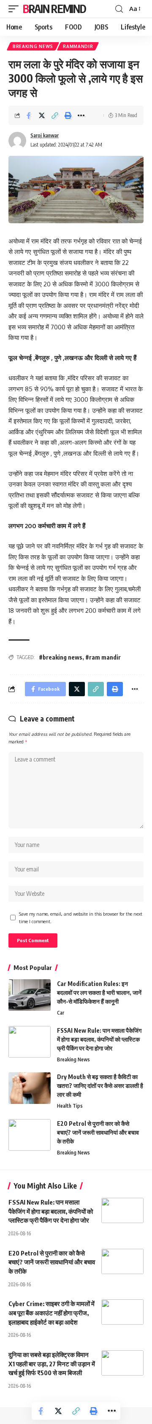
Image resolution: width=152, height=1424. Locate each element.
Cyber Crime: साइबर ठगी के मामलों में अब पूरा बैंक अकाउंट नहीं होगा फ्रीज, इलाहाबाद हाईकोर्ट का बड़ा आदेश (51, 1313)
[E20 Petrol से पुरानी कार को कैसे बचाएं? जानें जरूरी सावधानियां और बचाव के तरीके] (29, 1135)
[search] (119, 9)
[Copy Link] (55, 115)
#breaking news (60, 657)
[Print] (68, 115)
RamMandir (78, 46)
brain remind (54, 9)
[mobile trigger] (15, 9)
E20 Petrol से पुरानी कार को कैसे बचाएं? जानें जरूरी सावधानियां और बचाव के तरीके (98, 1132)
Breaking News (33, 46)
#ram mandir (103, 657)
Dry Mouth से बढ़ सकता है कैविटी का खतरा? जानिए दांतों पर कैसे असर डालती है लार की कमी (100, 1085)
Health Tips (70, 1106)
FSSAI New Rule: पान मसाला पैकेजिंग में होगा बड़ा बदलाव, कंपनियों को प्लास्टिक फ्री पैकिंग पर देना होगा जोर (99, 1039)
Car (60, 1013)
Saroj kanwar (44, 135)
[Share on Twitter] (42, 115)
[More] (81, 115)
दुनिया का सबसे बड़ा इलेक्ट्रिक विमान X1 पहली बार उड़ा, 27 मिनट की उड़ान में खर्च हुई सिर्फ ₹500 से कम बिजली (51, 1364)
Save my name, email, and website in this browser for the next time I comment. (80, 917)
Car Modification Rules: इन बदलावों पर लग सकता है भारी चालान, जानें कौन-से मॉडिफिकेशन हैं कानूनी (99, 992)
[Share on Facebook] (29, 115)
